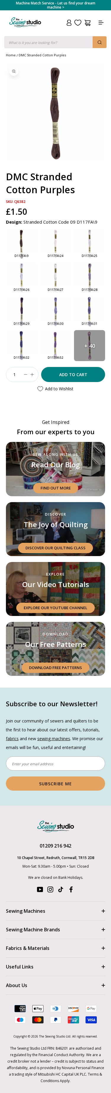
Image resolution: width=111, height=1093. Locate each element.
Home (11, 55)
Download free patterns (55, 667)
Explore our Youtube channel (55, 607)
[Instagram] (50, 891)
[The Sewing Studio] (25, 29)
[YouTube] (40, 891)
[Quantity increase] (32, 374)
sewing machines (53, 738)
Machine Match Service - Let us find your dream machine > (55, 5)
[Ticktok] (61, 891)
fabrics (12, 738)
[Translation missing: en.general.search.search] (100, 42)
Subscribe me (55, 783)
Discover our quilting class (55, 547)
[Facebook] (71, 891)
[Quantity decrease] (25, 374)
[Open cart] (87, 22)
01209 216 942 (55, 846)
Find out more (56, 488)
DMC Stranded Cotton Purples (42, 55)
